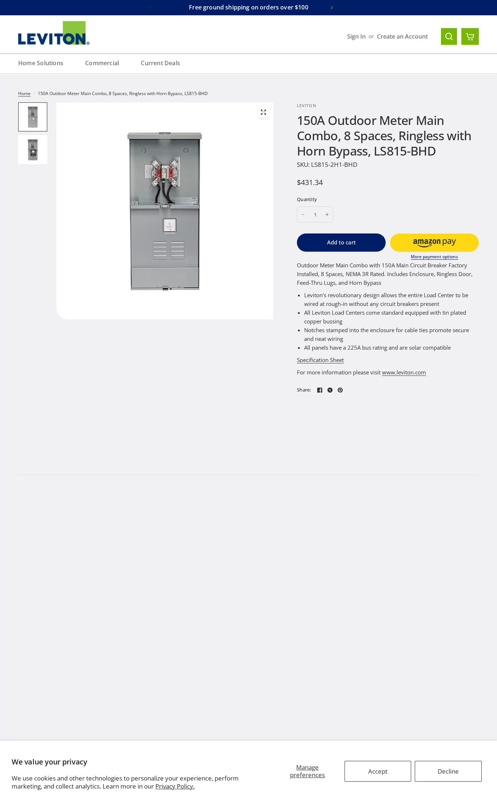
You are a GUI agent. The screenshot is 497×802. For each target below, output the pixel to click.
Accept (377, 771)
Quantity (307, 199)
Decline (448, 771)
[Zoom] (263, 112)
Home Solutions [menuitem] (40, 63)
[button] (434, 242)
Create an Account (402, 36)
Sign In (356, 36)
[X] (330, 390)
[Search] (449, 36)
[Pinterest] (340, 390)
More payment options (434, 257)
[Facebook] (319, 390)
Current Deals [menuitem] (160, 63)
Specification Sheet (320, 359)
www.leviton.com (404, 372)
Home (24, 93)
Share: (304, 390)
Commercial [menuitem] (102, 63)
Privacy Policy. (175, 786)
